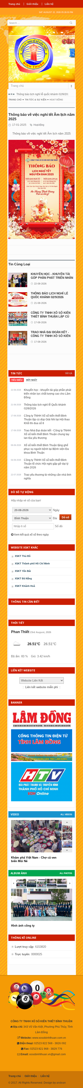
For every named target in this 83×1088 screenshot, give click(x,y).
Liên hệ (49, 4)
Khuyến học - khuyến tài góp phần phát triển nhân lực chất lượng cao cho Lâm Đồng (47, 393)
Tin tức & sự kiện (35, 99)
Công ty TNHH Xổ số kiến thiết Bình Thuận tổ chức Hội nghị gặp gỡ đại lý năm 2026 (46, 463)
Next (13, 94)
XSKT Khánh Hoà (25, 586)
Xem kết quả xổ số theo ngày (31, 534)
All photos (66, 873)
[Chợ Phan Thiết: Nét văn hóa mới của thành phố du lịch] (67, 846)
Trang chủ (14, 4)
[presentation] (17, 380)
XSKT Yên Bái (23, 571)
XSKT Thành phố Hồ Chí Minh (32, 563)
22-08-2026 (40, 283)
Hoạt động (38, 124)
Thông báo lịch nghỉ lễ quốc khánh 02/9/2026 (43, 94)
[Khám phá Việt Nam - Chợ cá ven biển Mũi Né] (67, 838)
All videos (66, 814)
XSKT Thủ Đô (23, 556)
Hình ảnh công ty (23, 925)
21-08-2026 (40, 303)
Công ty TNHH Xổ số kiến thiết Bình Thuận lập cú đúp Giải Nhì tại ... (50, 316)
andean (61, 1082)
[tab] (17, 380)
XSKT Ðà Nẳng (23, 578)
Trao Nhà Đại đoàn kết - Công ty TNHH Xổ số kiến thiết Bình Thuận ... (50, 336)
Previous (9, 94)
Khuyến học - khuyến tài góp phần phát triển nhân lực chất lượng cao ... (52, 277)
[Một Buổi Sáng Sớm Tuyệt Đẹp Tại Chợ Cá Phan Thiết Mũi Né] (67, 831)
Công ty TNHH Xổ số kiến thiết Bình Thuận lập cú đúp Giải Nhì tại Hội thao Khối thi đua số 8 (47, 419)
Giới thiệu (32, 4)
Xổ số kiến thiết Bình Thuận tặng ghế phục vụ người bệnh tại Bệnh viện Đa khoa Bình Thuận (46, 449)
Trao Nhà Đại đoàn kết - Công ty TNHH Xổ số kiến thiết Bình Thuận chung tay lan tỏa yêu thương (47, 434)
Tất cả (68, 373)
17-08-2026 (40, 322)
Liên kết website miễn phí (41, 687)
